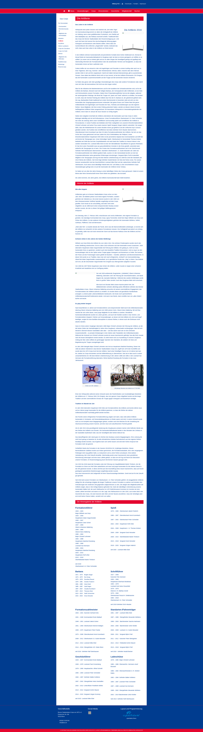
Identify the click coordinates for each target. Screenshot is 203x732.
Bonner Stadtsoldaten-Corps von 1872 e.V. (75, 4)
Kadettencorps (62, 61)
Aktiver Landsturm (63, 46)
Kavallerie (61, 43)
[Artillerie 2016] (133, 41)
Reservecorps (62, 67)
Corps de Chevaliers (64, 48)
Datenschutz (139, 730)
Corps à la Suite (62, 51)
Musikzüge (61, 64)
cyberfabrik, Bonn (131, 718)
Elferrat (60, 53)
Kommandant (62, 26)
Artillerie (60, 41)
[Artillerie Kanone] (133, 194)
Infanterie (61, 38)
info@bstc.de (63, 722)
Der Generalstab (63, 23)
